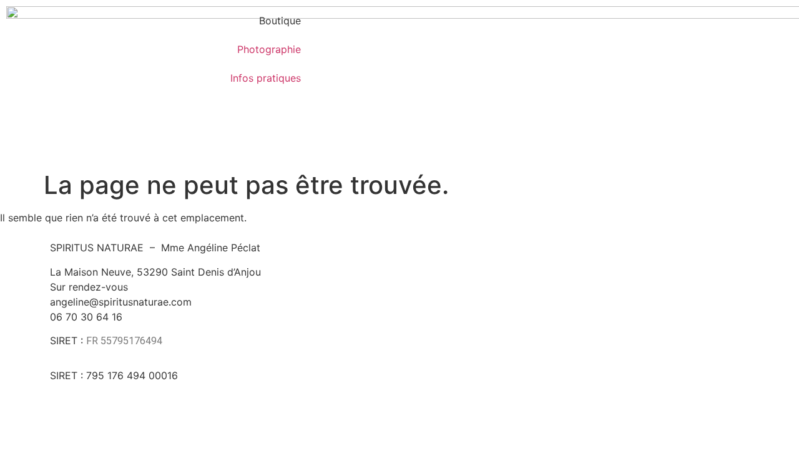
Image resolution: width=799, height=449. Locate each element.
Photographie (269, 49)
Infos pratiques (265, 78)
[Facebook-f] (540, 308)
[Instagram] (574, 308)
